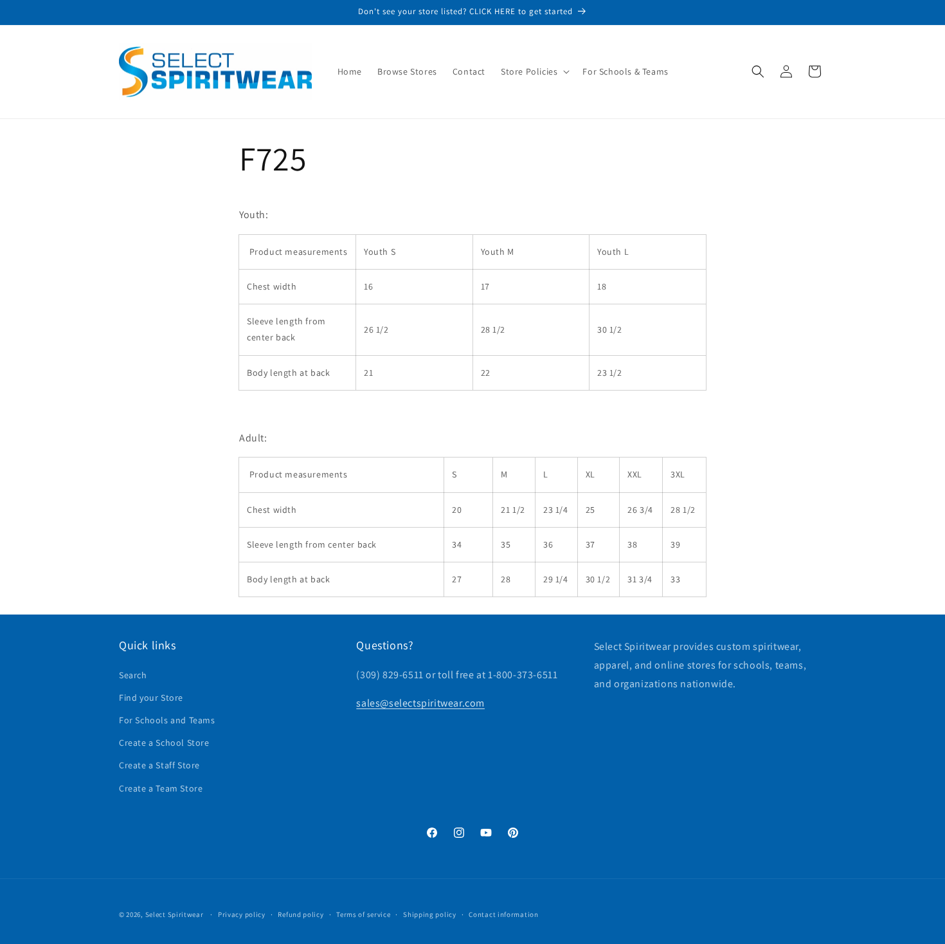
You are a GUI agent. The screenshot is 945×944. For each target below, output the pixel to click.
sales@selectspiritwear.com (420, 703)
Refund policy (300, 914)
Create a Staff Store (159, 765)
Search (133, 675)
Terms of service (363, 914)
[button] (534, 71)
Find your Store (151, 697)
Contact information (503, 914)
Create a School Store (164, 742)
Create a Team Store (161, 788)
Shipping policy (429, 914)
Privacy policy (242, 914)
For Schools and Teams (167, 720)
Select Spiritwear (174, 914)
